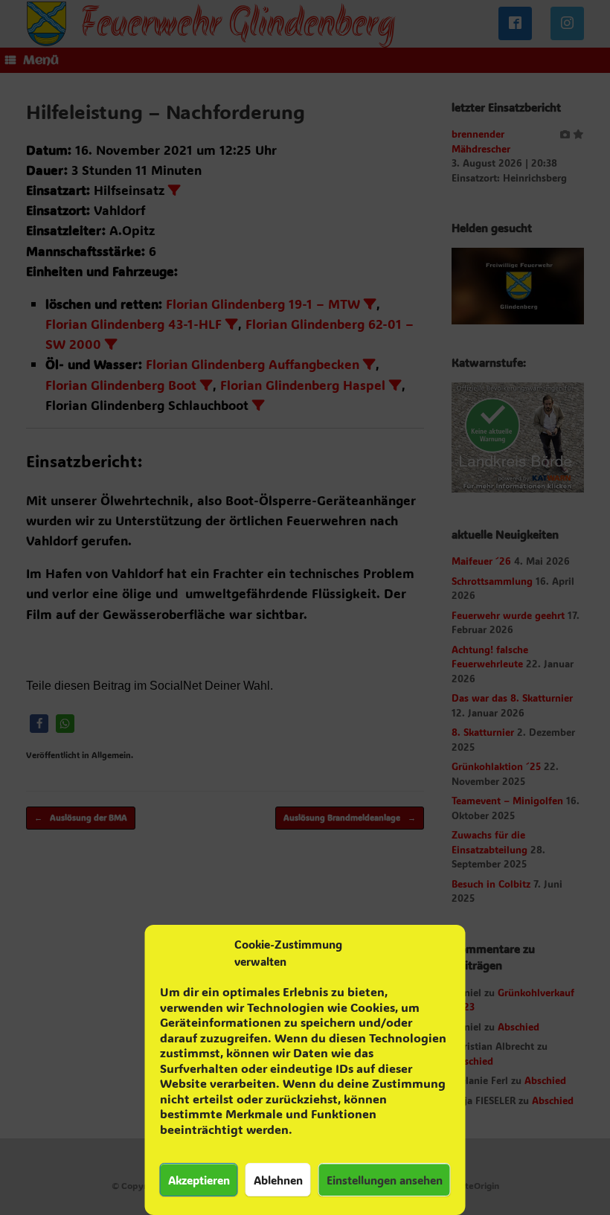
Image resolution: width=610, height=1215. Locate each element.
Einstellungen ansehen (385, 1180)
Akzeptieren (199, 1180)
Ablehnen (278, 1180)
